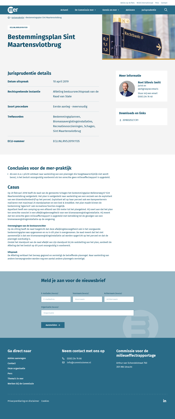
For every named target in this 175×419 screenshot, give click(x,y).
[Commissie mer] (13, 10)
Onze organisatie (16, 368)
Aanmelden (51, 325)
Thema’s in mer (16, 378)
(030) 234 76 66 (74, 358)
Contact (12, 363)
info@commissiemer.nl (79, 362)
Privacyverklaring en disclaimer (23, 401)
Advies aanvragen (17, 358)
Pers (10, 373)
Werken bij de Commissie (21, 383)
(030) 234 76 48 (151, 96)
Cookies (45, 401)
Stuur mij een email (151, 93)
